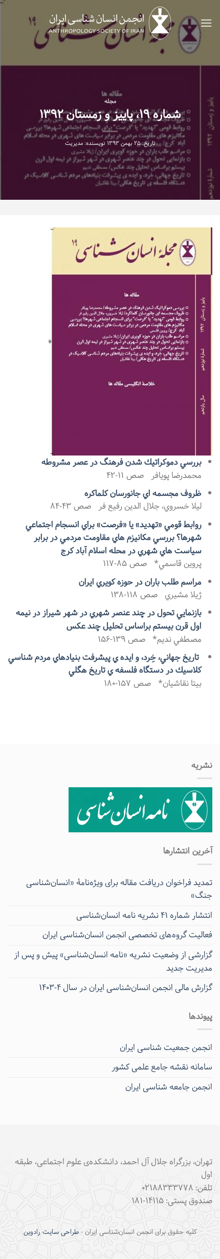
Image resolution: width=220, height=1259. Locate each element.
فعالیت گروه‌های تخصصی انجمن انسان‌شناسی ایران (127, 935)
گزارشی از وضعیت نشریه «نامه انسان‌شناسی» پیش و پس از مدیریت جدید (113, 961)
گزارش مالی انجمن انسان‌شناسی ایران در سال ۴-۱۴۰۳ (125, 988)
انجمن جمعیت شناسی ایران (166, 1048)
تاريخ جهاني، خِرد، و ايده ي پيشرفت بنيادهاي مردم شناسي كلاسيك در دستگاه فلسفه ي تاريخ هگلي (105, 664)
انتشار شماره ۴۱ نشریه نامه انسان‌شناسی (144, 915)
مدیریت (74, 144)
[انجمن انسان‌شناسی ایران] (110, 23)
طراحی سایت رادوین (51, 1232)
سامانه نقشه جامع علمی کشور (162, 1067)
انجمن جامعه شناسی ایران (168, 1087)
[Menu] (206, 22)
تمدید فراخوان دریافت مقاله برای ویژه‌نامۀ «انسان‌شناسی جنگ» (119, 889)
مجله (110, 102)
